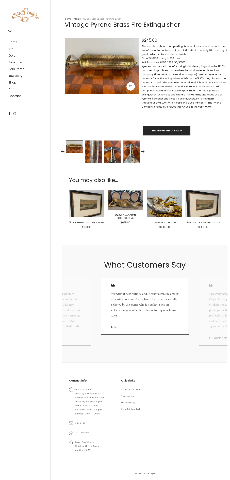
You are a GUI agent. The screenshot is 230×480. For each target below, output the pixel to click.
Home (12, 42)
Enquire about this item (167, 130)
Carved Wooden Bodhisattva (125, 216)
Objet (12, 55)
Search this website (131, 409)
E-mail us (80, 423)
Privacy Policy (128, 402)
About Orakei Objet (130, 389)
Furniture (15, 62)
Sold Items (16, 69)
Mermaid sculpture (164, 222)
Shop (12, 82)
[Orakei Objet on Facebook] (9, 114)
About (13, 89)
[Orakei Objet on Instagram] (14, 114)
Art (10, 49)
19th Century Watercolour (86, 222)
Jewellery (15, 76)
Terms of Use (127, 396)
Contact (14, 96)
